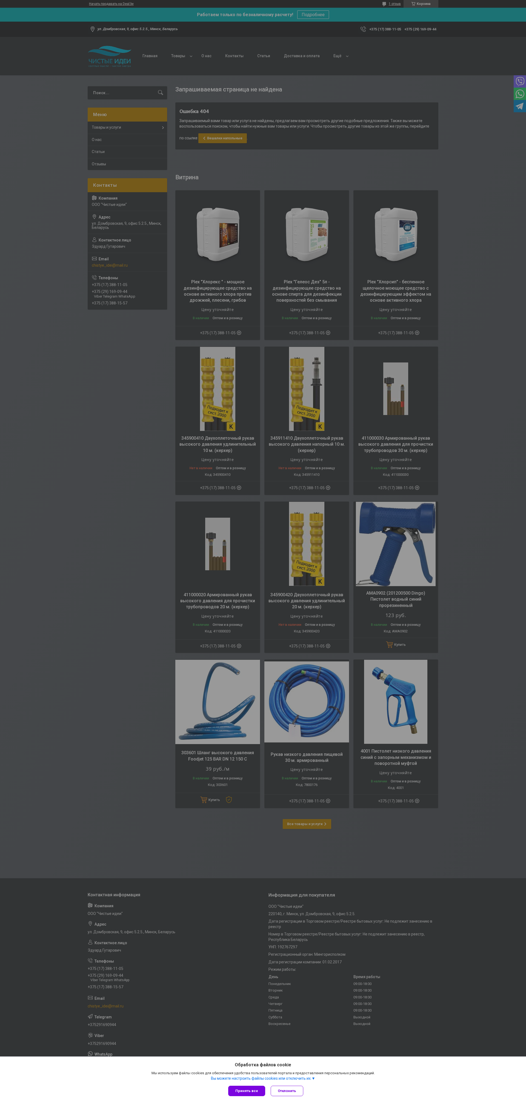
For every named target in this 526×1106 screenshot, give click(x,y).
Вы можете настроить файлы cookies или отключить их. (261, 1078)
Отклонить (287, 1091)
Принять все (246, 1091)
